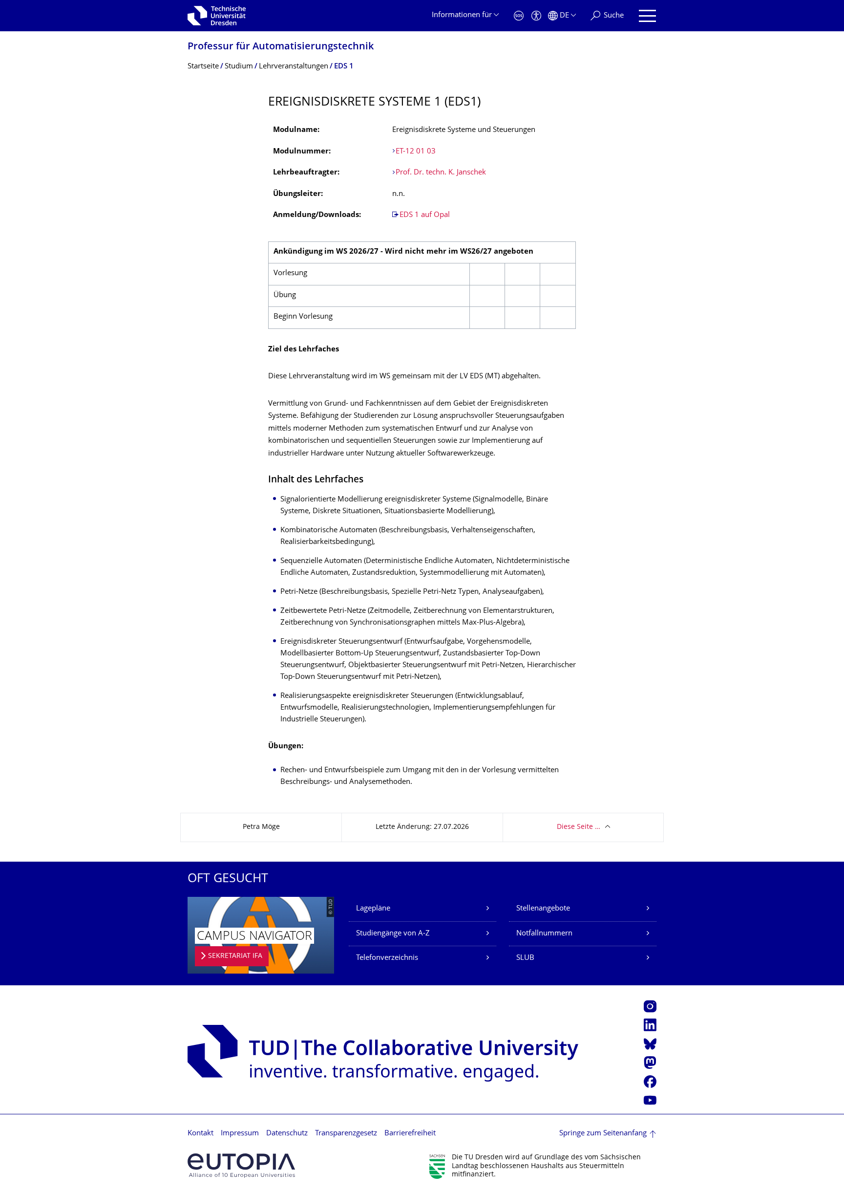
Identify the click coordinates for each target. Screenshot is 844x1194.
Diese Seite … (578, 827)
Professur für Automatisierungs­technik (281, 47)
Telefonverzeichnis (387, 958)
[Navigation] (647, 16)
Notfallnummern (544, 933)
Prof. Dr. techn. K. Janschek (442, 172)
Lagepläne (373, 908)
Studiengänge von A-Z (393, 933)
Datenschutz (287, 1133)
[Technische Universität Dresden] (217, 16)
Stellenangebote (543, 908)
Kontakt (200, 1133)
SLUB (525, 958)
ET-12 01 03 (416, 151)
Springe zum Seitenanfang (603, 1133)
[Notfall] (518, 16)
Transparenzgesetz (346, 1133)
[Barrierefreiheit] (536, 16)
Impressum (240, 1133)
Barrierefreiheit (410, 1133)
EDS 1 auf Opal (425, 215)
